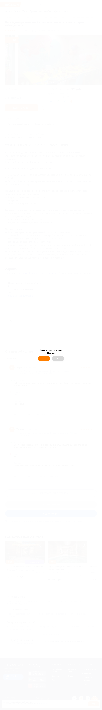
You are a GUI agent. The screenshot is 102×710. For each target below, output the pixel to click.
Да (44, 358)
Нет (58, 358)
